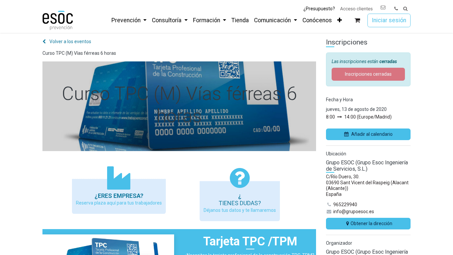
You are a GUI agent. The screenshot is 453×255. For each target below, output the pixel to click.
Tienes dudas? (240, 203)
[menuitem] (129, 20)
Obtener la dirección (371, 223)
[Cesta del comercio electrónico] (357, 20)
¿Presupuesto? (319, 8)
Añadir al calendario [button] (372, 134)
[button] (405, 9)
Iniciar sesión (389, 20)
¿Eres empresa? (119, 195)
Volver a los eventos (69, 41)
